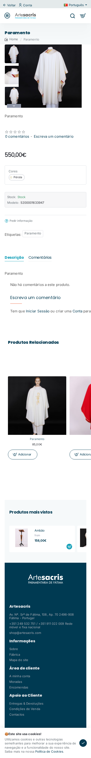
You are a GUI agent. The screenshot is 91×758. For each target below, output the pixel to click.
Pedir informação (21, 220)
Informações (22, 641)
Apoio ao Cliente (25, 695)
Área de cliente (24, 668)
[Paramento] (37, 405)
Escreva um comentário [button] (54, 136)
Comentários (40, 257)
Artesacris (19, 606)
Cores (13, 171)
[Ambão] (21, 538)
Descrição (14, 257)
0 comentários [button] (17, 136)
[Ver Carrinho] (83, 15)
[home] (11, 39)
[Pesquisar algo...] (72, 15)
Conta (78, 311)
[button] (14, 46)
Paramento (32, 233)
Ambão (40, 530)
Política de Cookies (49, 751)
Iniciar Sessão (38, 311)
